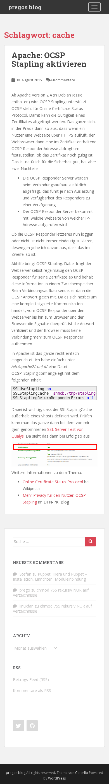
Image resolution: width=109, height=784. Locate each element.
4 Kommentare (62, 79)
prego (25, 590)
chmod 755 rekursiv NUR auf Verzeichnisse (51, 592)
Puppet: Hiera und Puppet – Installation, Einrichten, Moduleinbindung (50, 576)
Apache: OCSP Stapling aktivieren (49, 59)
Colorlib (81, 772)
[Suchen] (90, 541)
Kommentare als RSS (32, 690)
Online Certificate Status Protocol (53, 481)
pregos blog (25, 7)
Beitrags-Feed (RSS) (31, 679)
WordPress (57, 778)
